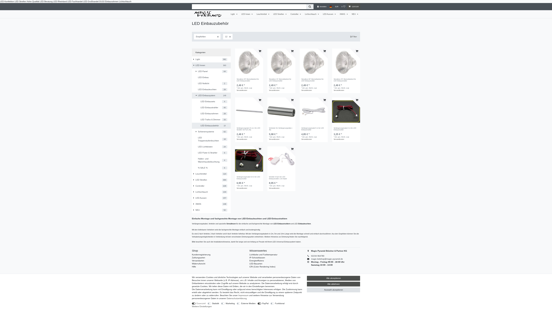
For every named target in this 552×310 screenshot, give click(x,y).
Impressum (243, 295)
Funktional (279, 303)
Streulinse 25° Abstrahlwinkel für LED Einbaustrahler (345, 80)
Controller (295, 14)
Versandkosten (242, 90)
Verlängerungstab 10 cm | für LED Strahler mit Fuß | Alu (248, 129)
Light (233, 14)
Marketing (230, 303)
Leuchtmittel (262, 14)
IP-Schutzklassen (257, 257)
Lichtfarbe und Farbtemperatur (263, 254)
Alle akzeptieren (333, 278)
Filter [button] (354, 36)
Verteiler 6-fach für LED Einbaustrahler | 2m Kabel (278, 177)
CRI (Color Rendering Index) (262, 267)
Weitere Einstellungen (202, 306)
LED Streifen (278, 14)
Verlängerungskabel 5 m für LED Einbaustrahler (312, 129)
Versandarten (198, 260)
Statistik (215, 303)
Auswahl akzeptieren (333, 290)
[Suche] (310, 6)
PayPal (265, 303)
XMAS (343, 14)
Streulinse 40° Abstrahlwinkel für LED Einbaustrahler (248, 80)
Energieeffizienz (256, 260)
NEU (354, 14)
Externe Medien (248, 303)
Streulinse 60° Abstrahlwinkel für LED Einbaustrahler (312, 80)
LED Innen (246, 14)
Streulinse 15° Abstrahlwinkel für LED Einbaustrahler (280, 80)
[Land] (330, 6)
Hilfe (194, 267)
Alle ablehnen (333, 284)
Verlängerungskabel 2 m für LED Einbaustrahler (345, 129)
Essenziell (201, 303)
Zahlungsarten (198, 257)
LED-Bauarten (255, 263)
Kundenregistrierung (201, 254)
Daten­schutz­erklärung (237, 298)
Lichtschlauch (311, 14)
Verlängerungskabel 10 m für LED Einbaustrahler (248, 177)
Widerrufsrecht (198, 263)
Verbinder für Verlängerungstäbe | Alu (280, 129)
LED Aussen (328, 14)
